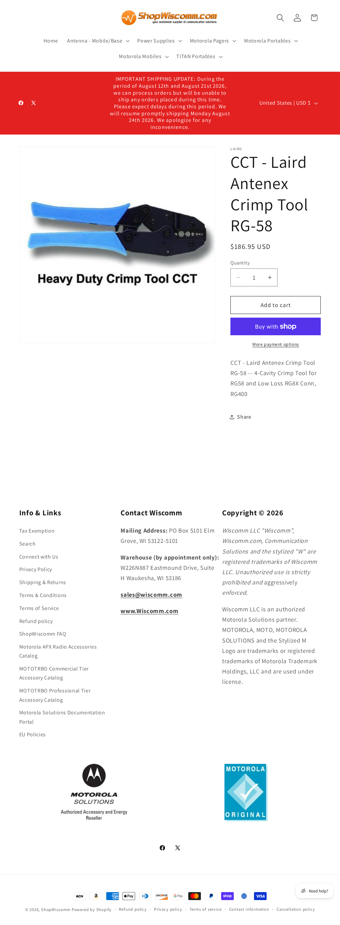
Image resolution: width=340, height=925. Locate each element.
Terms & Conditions (43, 595)
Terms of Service (39, 608)
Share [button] (244, 416)
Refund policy (36, 621)
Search (27, 543)
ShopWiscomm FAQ (42, 633)
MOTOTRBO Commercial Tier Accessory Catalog (54, 673)
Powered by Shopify (92, 909)
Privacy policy (168, 909)
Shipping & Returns (42, 582)
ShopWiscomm (55, 909)
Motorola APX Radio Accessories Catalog (58, 651)
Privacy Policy (35, 569)
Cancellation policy (296, 909)
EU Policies (32, 734)
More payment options (275, 344)
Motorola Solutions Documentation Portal (62, 717)
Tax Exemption (37, 530)
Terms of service (206, 909)
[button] (97, 41)
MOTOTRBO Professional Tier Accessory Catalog (55, 695)
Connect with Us (38, 556)
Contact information (249, 909)
